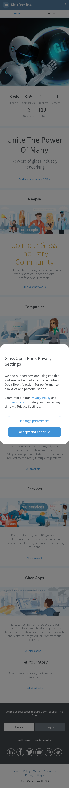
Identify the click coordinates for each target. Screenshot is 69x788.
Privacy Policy (40, 397)
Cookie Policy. (15, 402)
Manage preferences (34, 421)
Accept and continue (34, 432)
